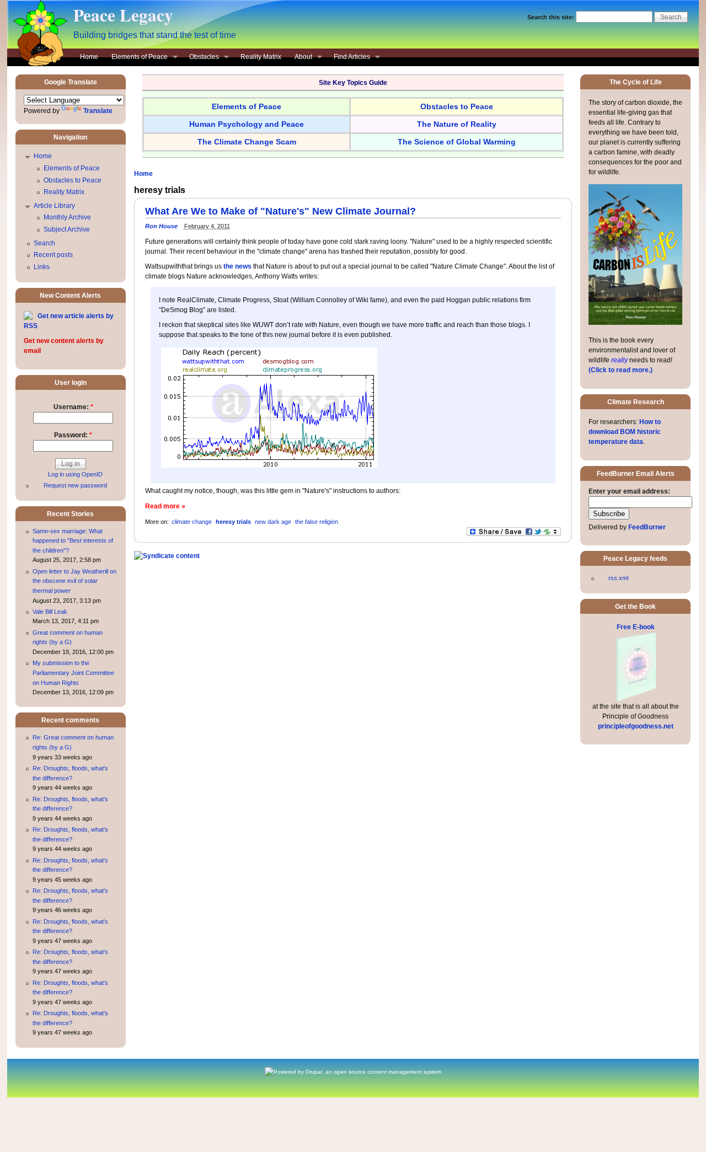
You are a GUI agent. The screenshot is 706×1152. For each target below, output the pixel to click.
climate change (192, 521)
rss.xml (618, 578)
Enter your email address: (629, 491)
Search (44, 243)
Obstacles (201, 58)
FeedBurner (647, 527)
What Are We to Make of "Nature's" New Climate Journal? (280, 211)
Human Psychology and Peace (246, 124)
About (300, 58)
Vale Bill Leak (50, 611)
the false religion (316, 521)
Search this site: (551, 17)
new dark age (273, 521)
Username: (73, 407)
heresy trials (233, 521)
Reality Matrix (260, 57)
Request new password (75, 485)
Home (89, 57)
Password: (73, 435)
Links (42, 267)
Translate (98, 111)
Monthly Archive (67, 217)
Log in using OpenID (75, 474)
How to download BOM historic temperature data (625, 432)
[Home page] (37, 64)
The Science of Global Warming (457, 141)
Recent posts (53, 255)
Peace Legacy (123, 15)
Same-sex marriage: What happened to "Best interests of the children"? (73, 541)
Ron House (161, 226)
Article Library (54, 206)
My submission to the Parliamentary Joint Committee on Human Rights (73, 672)
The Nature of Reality (456, 124)
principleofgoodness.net (635, 726)
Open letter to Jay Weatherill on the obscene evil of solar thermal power (74, 581)
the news (237, 266)
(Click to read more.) (620, 370)
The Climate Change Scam (246, 141)
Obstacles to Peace (72, 180)
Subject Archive (67, 229)
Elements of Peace (136, 58)
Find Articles (348, 58)
